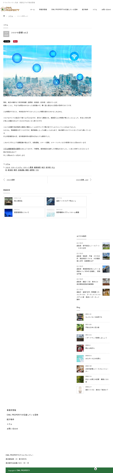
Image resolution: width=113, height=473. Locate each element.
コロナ (7, 167)
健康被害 (37, 167)
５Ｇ (37, 170)
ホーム (32, 9)
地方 (43, 167)
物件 (15, 170)
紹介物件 (85, 9)
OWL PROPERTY (23, 470)
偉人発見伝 (18, 201)
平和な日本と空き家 (92, 327)
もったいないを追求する (93, 317)
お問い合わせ (106, 9)
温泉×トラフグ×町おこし (66, 201)
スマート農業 (28, 167)
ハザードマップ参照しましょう (96, 338)
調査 (27, 170)
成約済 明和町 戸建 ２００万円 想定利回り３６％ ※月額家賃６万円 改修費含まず (88, 258)
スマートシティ (16, 167)
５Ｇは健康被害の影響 (11, 149)
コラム (7, 164)
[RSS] (95, 468)
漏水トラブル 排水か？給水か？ (96, 390)
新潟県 (10, 170)
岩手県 (48, 167)
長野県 (32, 170)
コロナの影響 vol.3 (82, 179)
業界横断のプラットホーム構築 (67, 212)
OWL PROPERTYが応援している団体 (64, 9)
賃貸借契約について (21, 212)
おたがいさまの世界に (93, 358)
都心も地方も (90, 348)
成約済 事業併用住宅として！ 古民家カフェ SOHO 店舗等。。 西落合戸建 (88, 271)
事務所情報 (11, 410)
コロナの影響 (11, 179)
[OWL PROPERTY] (10, 8)
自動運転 (21, 170)
